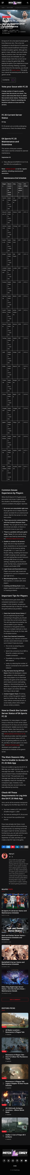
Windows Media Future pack (15, 539)
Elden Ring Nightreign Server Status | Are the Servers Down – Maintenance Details (14, 989)
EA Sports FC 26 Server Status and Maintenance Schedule (14, 912)
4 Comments (22, 31)
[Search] (27, 3)
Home (15, 1166)
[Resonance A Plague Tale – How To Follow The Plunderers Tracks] (15, 1044)
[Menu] (3, 3)
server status (16, 70)
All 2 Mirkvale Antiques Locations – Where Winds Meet (15, 1110)
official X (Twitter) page (12, 745)
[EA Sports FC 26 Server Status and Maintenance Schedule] (15, 901)
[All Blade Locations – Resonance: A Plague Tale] (15, 1020)
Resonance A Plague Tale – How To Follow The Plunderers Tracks (17, 1057)
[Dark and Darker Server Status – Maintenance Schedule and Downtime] (15, 925)
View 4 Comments (15, 999)
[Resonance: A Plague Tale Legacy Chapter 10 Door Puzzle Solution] (15, 1071)
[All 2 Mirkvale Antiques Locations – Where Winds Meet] (15, 1098)
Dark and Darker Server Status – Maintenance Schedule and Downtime (14, 937)
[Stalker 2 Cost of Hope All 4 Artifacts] (15, 1125)
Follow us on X (10, 169)
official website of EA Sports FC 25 (14, 734)
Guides (4, 1026)
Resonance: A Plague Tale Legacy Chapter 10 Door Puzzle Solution (17, 1083)
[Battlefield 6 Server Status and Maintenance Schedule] (15, 952)
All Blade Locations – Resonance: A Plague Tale (15, 1031)
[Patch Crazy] (14, 2)
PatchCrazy (17, 1170)
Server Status (6, 16)
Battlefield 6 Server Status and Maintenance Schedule (13, 963)
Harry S (6, 30)
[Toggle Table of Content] (12, 80)
